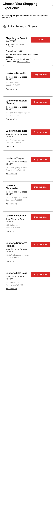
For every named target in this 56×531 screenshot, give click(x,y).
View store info (11, 89)
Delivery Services (23, 62)
